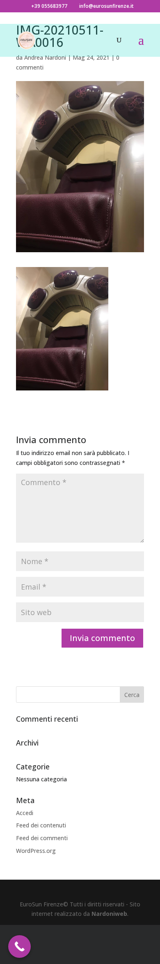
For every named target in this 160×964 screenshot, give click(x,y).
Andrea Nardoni (45, 57)
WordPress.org (36, 851)
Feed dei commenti (42, 838)
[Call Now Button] (19, 946)
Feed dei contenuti (41, 825)
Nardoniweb (109, 914)
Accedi (24, 813)
